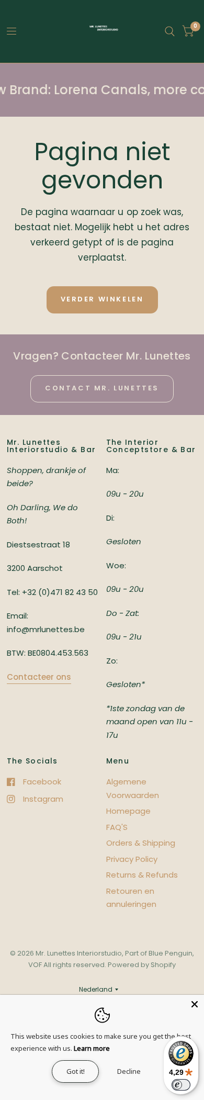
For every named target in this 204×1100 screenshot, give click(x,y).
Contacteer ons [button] (39, 676)
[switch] (181, 1085)
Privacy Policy (131, 859)
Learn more (92, 1048)
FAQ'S (117, 827)
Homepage (128, 810)
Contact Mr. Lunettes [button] (102, 388)
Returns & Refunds (142, 874)
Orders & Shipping (140, 842)
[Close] (194, 1004)
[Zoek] (169, 31)
